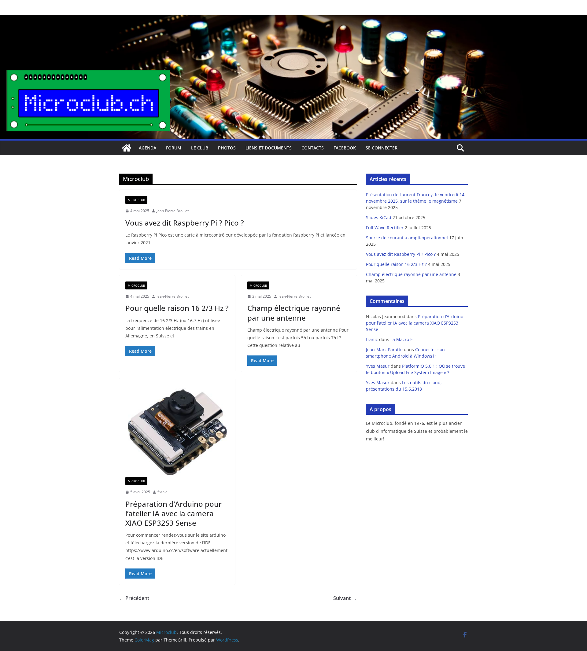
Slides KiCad (378, 217)
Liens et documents (269, 148)
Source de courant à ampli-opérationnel (407, 238)
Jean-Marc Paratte (384, 349)
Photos (227, 148)
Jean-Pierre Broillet (173, 210)
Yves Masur (377, 366)
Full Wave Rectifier (385, 227)
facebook (345, 148)
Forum (173, 148)
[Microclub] (293, 19)
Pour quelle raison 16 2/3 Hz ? (177, 308)
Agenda (147, 148)
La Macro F (401, 339)
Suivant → (345, 598)
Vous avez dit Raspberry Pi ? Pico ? (184, 223)
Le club (199, 148)
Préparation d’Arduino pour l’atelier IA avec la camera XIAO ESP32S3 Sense (173, 513)
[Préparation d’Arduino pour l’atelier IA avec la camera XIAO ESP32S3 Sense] (177, 430)
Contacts (312, 148)
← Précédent (134, 598)
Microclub (136, 200)
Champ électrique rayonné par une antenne (293, 312)
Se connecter (381, 148)
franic (162, 492)
